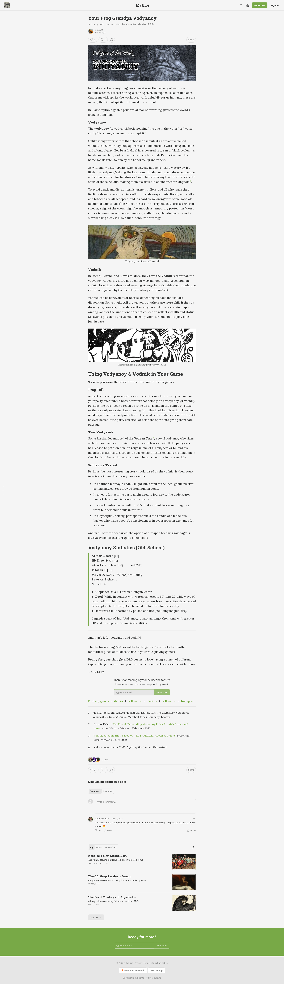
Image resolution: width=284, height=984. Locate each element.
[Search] (241, 5)
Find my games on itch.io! (106, 701)
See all (94, 917)
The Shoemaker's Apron (147, 364)
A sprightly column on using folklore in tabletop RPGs (115, 859)
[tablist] (101, 791)
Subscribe (259, 5)
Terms (146, 963)
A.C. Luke (99, 30)
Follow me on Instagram (178, 701)
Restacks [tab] (107, 791)
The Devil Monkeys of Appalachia (112, 897)
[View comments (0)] (117, 908)
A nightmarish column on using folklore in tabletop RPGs (117, 880)
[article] (142, 862)
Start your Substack (134, 970)
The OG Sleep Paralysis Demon (109, 876)
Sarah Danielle (102, 818)
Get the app (157, 970)
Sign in (275, 5)
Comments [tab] (95, 791)
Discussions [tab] (110, 847)
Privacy (138, 963)
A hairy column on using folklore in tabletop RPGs (113, 901)
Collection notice (159, 963)
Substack (127, 977)
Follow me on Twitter (143, 701)
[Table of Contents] (3, 492)
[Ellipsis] (194, 818)
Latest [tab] (99, 847)
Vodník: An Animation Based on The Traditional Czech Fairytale (134, 735)
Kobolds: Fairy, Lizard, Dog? (107, 856)
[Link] (84, 122)
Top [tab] (91, 847)
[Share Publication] (248, 5)
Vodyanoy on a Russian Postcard (142, 261)
